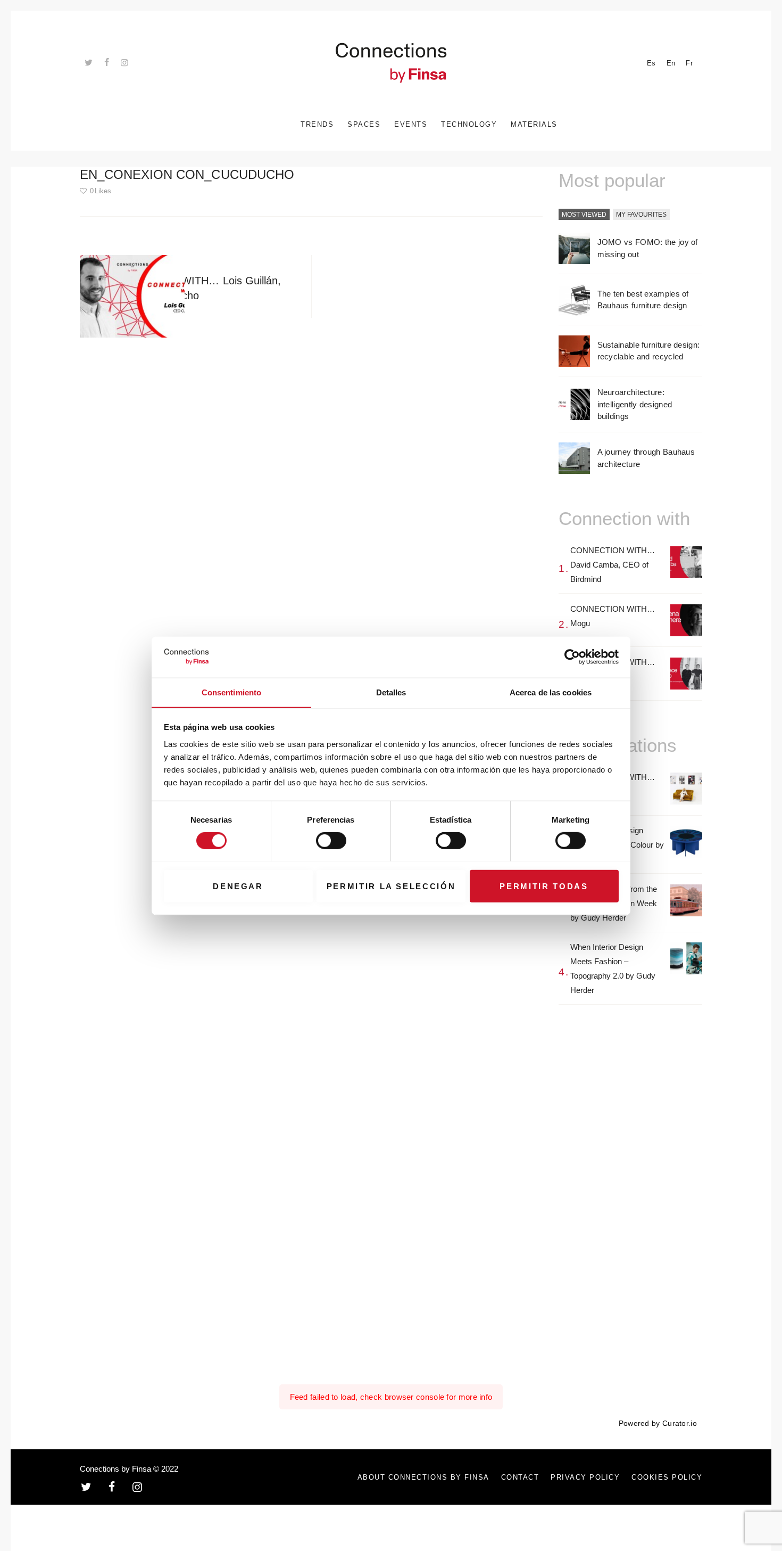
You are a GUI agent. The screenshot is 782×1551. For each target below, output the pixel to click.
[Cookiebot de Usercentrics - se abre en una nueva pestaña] (572, 657)
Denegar (238, 885)
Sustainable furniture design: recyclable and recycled (648, 351)
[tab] (584, 215)
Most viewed (584, 214)
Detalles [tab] (391, 691)
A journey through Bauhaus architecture (646, 458)
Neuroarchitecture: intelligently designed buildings (634, 404)
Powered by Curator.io (658, 1423)
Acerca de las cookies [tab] (551, 691)
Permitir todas (544, 885)
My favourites (641, 214)
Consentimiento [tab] (231, 691)
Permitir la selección (391, 885)
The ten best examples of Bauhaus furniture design (643, 299)
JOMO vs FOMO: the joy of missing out (647, 248)
